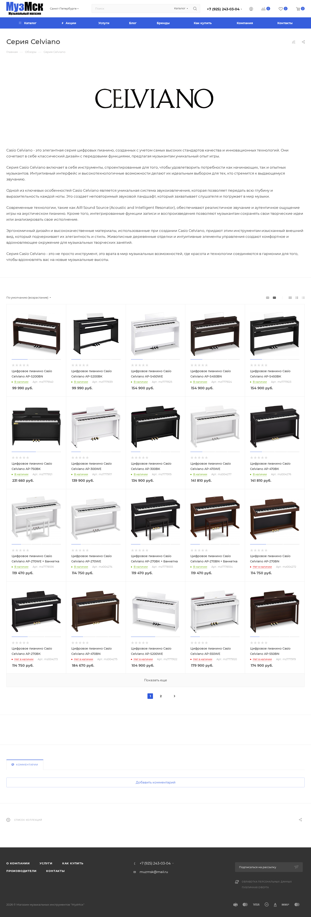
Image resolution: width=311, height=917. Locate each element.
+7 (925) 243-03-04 (223, 9)
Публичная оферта (255, 887)
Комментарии (27, 764)
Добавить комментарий (155, 782)
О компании (18, 863)
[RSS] (293, 42)
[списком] (297, 297)
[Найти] (195, 8)
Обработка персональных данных (267, 881)
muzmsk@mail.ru (154, 872)
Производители (21, 871)
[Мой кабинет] (251, 9)
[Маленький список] (268, 297)
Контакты (55, 871)
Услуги (46, 863)
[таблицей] (303, 297)
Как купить (72, 863)
